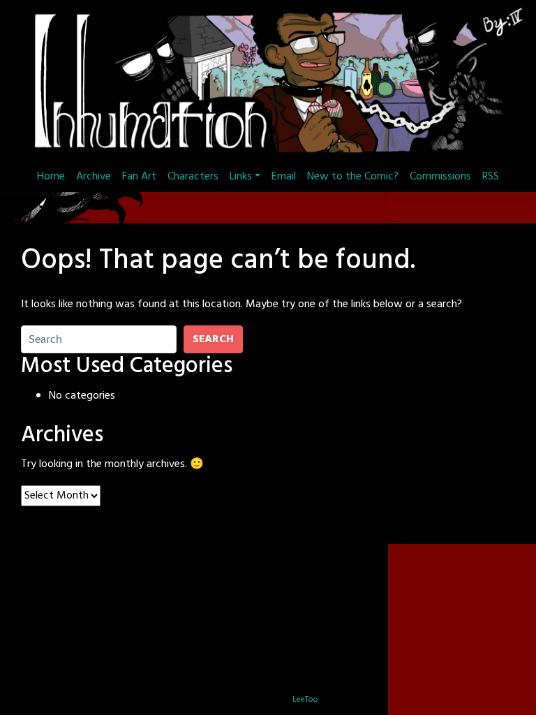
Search (213, 339)
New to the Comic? (353, 177)
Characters (193, 177)
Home (51, 177)
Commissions (440, 177)
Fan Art (139, 177)
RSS (490, 177)
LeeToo (305, 700)
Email (283, 177)
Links (241, 177)
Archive (93, 177)
